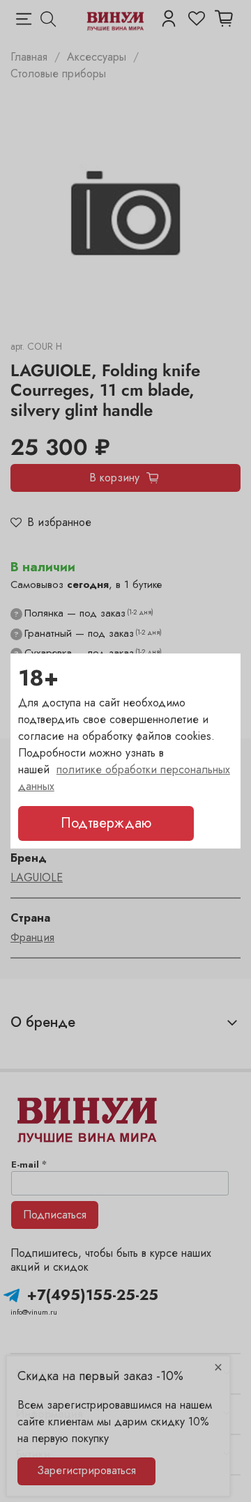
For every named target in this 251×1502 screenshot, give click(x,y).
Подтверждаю (106, 823)
